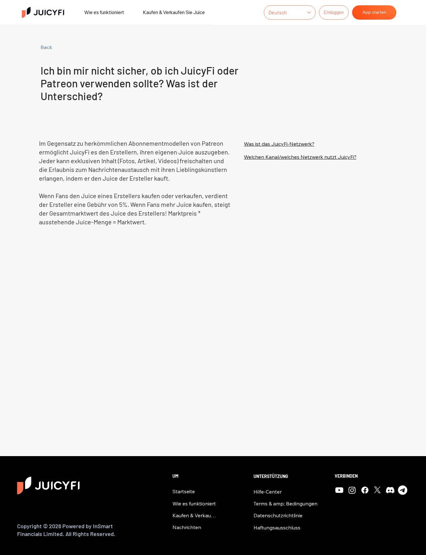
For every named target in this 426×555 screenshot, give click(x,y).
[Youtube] (339, 490)
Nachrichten (186, 527)
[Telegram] (402, 490)
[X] (377, 490)
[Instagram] (352, 490)
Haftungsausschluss (277, 527)
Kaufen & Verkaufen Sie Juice (194, 515)
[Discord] (390, 490)
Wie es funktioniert (194, 503)
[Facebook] (365, 490)
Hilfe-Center (268, 492)
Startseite (183, 491)
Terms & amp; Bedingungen (285, 503)
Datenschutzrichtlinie (278, 515)
